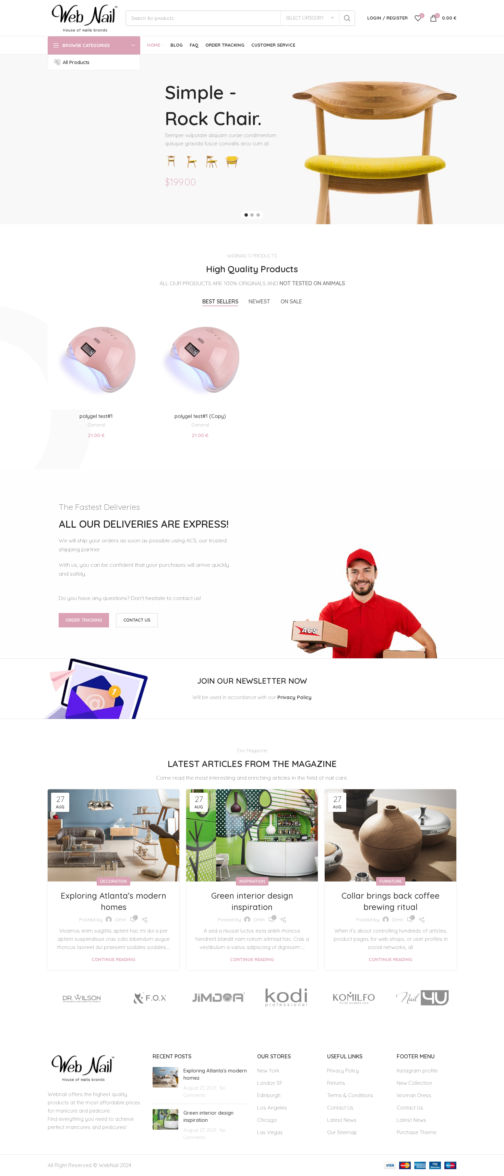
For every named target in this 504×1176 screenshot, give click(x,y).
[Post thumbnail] (165, 1083)
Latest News (342, 1120)
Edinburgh (268, 1095)
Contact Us (340, 1107)
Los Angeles (272, 1107)
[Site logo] (83, 17)
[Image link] (82, 1067)
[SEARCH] (347, 18)
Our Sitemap (342, 1132)
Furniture (391, 881)
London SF (270, 1083)
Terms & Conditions (350, 1095)
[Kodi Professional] (286, 998)
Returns (336, 1083)
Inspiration (252, 881)
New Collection (414, 1083)
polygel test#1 (96, 416)
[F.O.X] (150, 998)
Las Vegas (270, 1132)
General (96, 425)
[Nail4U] (422, 998)
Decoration (113, 881)
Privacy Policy (343, 1070)
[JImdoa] (218, 998)
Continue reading (113, 959)
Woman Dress (414, 1095)
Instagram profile (417, 1070)
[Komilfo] (354, 998)
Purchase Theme (416, 1132)
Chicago (267, 1120)
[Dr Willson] (82, 998)
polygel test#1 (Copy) (200, 416)
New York (268, 1070)
